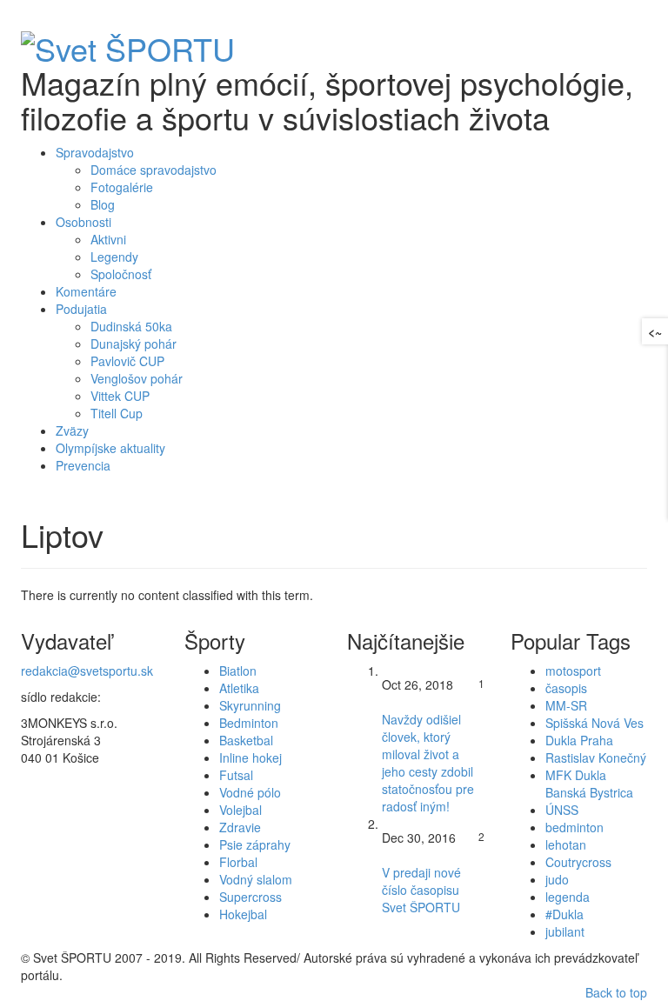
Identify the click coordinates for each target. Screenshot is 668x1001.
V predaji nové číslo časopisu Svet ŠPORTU (421, 890)
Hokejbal (243, 914)
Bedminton (248, 722)
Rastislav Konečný (595, 757)
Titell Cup (116, 413)
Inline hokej (250, 757)
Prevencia (83, 465)
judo (557, 879)
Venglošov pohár (136, 378)
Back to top (616, 992)
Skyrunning (250, 705)
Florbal (238, 862)
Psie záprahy (255, 844)
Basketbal (246, 740)
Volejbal (240, 809)
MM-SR (566, 705)
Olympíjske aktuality (110, 448)
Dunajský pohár (133, 343)
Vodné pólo (250, 792)
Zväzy (72, 430)
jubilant (564, 931)
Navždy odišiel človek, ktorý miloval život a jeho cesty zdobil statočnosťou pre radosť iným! (428, 763)
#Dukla (564, 914)
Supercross (250, 896)
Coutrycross (578, 862)
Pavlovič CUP (127, 361)
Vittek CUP (120, 395)
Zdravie (240, 827)
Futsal (236, 775)
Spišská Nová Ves (594, 722)
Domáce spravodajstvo (153, 169)
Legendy (114, 256)
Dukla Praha (579, 740)
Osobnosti (83, 221)
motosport (573, 670)
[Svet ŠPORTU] (128, 43)
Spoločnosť (120, 274)
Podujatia (81, 308)
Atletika (239, 688)
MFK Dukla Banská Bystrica (589, 783)
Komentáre (86, 291)
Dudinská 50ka (131, 326)
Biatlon (238, 670)
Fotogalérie (121, 187)
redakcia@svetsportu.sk (87, 670)
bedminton (574, 827)
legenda (567, 896)
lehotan (565, 844)
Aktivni (108, 239)
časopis (566, 688)
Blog (102, 204)
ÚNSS (561, 809)
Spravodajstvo (95, 152)
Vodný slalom (255, 879)
